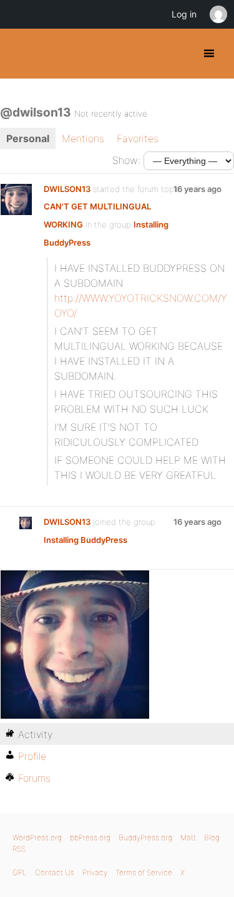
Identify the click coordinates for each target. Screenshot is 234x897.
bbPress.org (90, 837)
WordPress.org (37, 837)
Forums (34, 778)
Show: (126, 160)
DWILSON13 (67, 189)
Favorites (137, 138)
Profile (32, 756)
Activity (35, 734)
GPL (19, 872)
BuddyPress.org (20, 54)
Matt (188, 837)
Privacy (94, 872)
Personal (27, 138)
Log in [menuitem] (184, 14)
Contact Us (54, 872)
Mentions (83, 138)
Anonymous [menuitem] (218, 14)
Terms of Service (143, 872)
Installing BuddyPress (85, 540)
